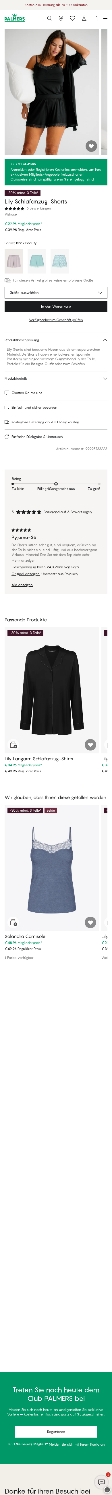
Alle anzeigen (22, 585)
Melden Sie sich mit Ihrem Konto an (77, 1444)
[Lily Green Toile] (60, 262)
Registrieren (45, 170)
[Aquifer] (37, 262)
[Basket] (95, 18)
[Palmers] (15, 18)
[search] (49, 18)
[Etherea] (14, 262)
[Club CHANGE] (84, 18)
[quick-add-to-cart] (13, 745)
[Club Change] (72, 18)
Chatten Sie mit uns (27, 393)
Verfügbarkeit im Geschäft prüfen (56, 320)
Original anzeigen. (25, 574)
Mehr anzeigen (23, 561)
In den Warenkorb (56, 306)
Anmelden (18, 170)
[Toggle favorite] (91, 146)
